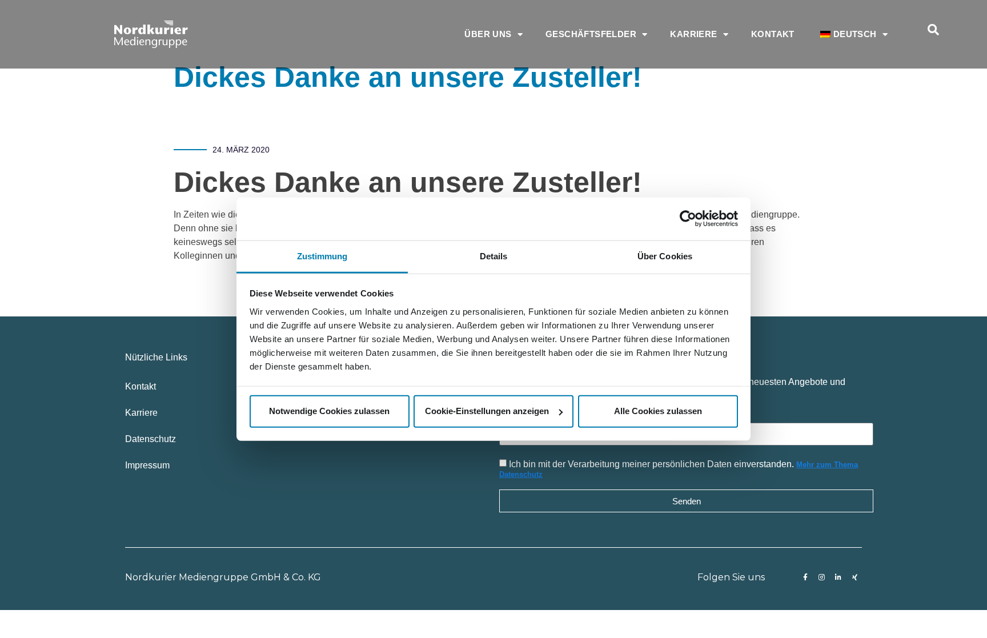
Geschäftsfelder (590, 34)
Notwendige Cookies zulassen (329, 411)
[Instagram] (822, 577)
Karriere (693, 34)
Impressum (147, 465)
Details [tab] (494, 255)
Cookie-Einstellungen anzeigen (487, 411)
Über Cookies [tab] (664, 255)
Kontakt (773, 34)
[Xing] (855, 577)
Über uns (487, 34)
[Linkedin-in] (838, 577)
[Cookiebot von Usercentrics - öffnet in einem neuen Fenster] (688, 218)
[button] (933, 29)
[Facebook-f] (805, 577)
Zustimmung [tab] (322, 255)
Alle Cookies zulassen (658, 411)
